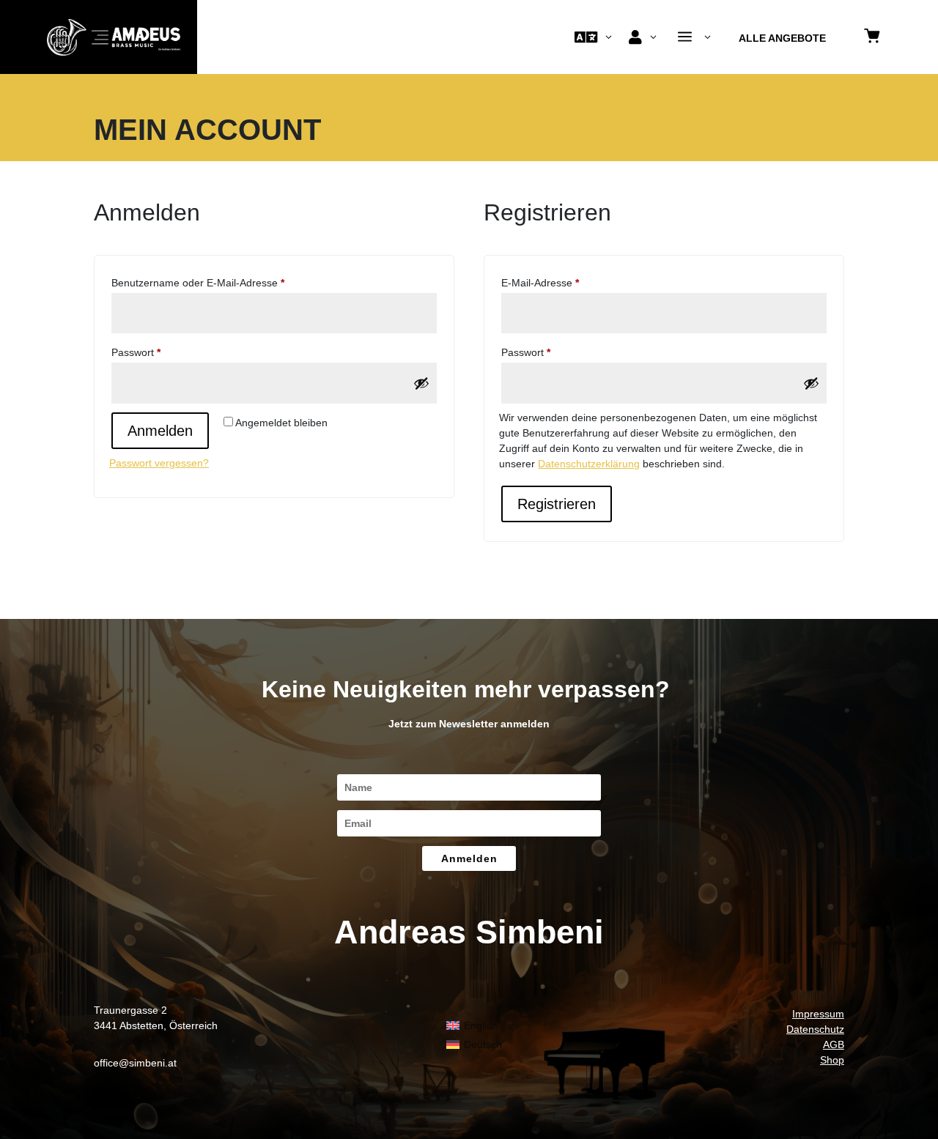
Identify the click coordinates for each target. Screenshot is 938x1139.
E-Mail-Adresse (566, 282)
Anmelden (160, 431)
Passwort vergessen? (159, 463)
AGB (833, 1044)
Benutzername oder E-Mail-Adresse (224, 282)
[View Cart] (872, 37)
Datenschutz (815, 1029)
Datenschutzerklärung (589, 464)
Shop (832, 1060)
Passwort (162, 352)
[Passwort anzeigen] (421, 383)
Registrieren (556, 504)
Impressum (818, 1014)
